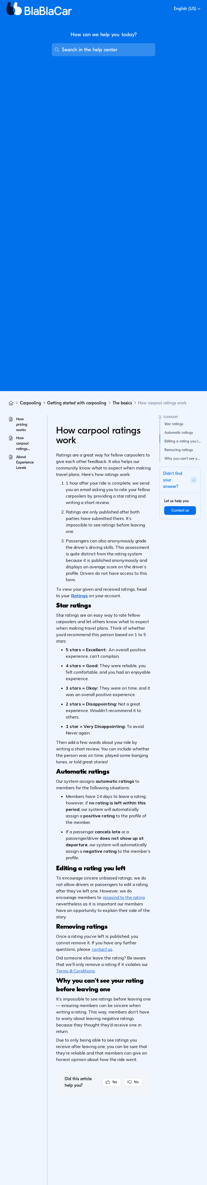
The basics (122, 403)
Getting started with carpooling (76, 403)
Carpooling (30, 403)
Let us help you (176, 501)
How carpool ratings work (162, 403)
